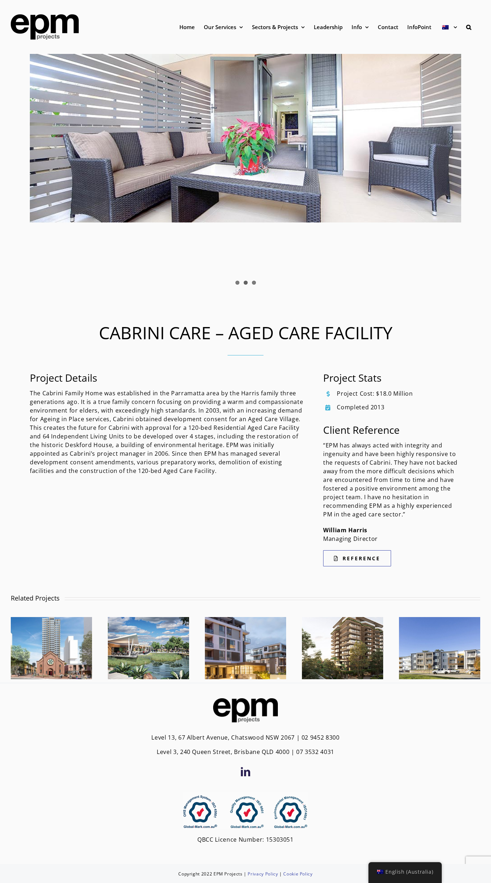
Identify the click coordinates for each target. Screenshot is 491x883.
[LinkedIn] (246, 771)
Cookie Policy (297, 874)
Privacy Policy (263, 874)
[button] (468, 27)
